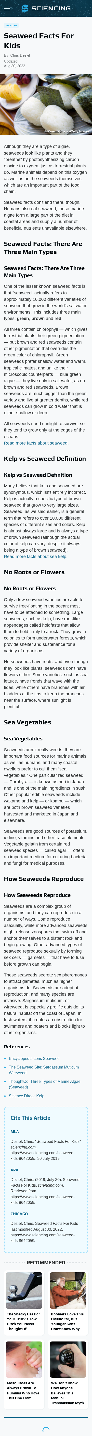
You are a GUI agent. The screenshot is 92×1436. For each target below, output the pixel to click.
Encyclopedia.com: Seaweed (34, 1058)
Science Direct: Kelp (26, 1096)
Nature (11, 25)
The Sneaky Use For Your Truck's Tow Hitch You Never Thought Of (23, 1321)
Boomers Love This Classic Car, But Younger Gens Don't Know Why (67, 1321)
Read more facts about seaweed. (36, 443)
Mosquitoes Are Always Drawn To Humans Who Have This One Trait (23, 1390)
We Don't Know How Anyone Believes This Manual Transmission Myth (67, 1393)
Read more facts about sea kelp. (35, 556)
